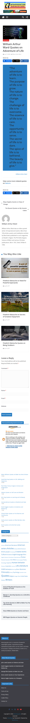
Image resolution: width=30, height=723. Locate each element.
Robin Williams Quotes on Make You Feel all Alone (14, 474)
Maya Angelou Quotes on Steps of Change (13, 203)
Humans (3, 566)
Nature (7, 183)
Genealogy (3, 563)
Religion (11, 576)
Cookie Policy (4, 698)
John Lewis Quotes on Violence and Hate (12, 662)
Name (3, 390)
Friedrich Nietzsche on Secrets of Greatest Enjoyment (14, 315)
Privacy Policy (4, 694)
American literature (11, 545)
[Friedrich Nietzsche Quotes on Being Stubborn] (15, 327)
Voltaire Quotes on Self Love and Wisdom (12, 492)
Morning (14, 569)
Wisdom (3, 580)
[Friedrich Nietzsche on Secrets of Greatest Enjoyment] (15, 293)
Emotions (9, 554)
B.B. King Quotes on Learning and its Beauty (13, 497)
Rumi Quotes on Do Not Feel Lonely (10, 525)
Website (3, 406)
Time (19, 576)
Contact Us (4, 701)
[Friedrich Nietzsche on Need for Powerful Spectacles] (15, 259)
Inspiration (8, 566)
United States (24, 576)
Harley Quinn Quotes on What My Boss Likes (13, 520)
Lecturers (14, 566)
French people (19, 560)
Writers (9, 579)
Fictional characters (5, 560)
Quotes (5, 575)
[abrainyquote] (3, 17)
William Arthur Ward (16, 54)
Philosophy (5, 572)
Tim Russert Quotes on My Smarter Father (16, 209)
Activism (3, 545)
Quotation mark (23, 572)
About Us (3, 688)
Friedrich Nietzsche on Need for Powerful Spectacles (14, 282)
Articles (10, 548)
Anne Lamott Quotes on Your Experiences (12, 675)
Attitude (16, 548)
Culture (4, 554)
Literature (23, 565)
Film (11, 560)
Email (3, 398)
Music (17, 569)
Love (3, 569)
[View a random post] (27, 17)
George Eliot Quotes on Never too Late (12, 671)
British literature (22, 548)
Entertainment (17, 557)
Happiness (8, 563)
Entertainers (11, 557)
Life (17, 566)
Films (14, 560)
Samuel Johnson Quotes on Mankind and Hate (13, 502)
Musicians (23, 569)
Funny (25, 560)
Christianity (12, 551)
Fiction (23, 557)
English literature (4, 557)
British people (5, 552)
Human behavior (18, 562)
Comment (4, 368)
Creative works (20, 552)
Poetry (11, 572)
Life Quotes (6, 40)
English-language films (19, 554)
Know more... (15, 650)
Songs (16, 576)
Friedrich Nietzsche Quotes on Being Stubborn (14, 344)
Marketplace (8, 569)
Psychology (16, 572)
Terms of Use (4, 691)
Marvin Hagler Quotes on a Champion (11, 678)
